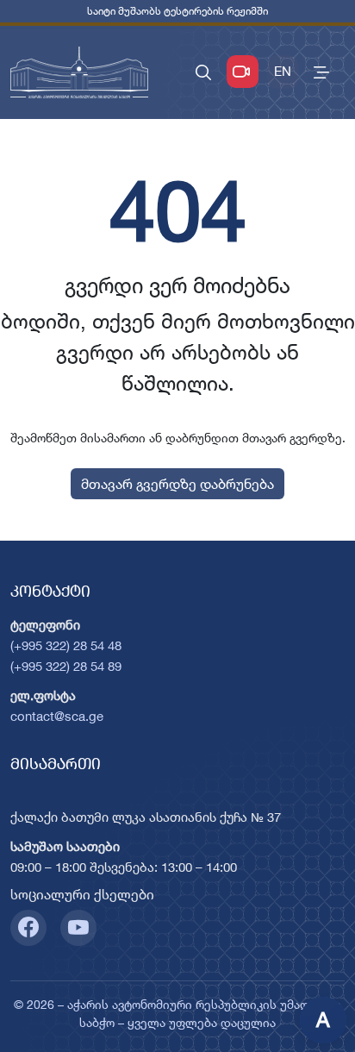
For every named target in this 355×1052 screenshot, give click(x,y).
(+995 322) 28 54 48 (65, 645)
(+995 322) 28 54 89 (65, 666)
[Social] (28, 928)
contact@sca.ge (56, 716)
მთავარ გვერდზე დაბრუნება (177, 483)
